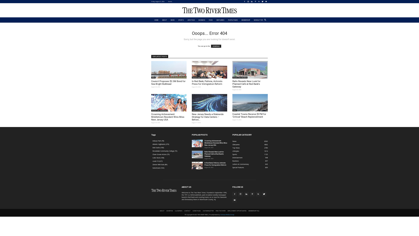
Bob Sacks (158, 148)
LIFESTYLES (191, 20)
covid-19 (158, 161)
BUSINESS (202, 20)
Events (170, 1)
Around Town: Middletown (159, 110)
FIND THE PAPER (221, 211)
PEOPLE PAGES (233, 20)
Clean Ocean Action (161, 154)
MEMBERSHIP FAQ (253, 211)
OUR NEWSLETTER (208, 211)
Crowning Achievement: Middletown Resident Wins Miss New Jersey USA (167, 117)
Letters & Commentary (198, 110)
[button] (265, 20)
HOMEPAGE (216, 46)
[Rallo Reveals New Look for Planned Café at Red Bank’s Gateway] (250, 70)
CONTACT (187, 211)
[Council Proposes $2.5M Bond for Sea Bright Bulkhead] (169, 70)
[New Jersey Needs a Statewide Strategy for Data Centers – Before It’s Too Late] (209, 103)
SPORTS (181, 20)
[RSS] (259, 1)
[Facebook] (244, 1)
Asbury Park (158, 141)
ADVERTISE (169, 211)
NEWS (173, 20)
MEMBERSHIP (245, 20)
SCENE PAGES (197, 211)
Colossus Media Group (227, 215)
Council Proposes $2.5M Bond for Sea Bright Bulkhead (168, 82)
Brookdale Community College (165, 151)
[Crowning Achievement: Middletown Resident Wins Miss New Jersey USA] (169, 103)
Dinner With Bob (160, 164)
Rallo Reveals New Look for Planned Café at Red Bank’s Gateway (246, 84)
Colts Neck (158, 158)
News (153, 77)
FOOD (211, 20)
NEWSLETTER (258, 20)
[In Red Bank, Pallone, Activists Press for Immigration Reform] (209, 70)
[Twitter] (262, 1)
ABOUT (164, 20)
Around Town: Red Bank (199, 77)
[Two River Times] (209, 10)
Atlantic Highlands (161, 144)
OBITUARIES (220, 20)
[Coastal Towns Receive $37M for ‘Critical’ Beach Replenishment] (250, 102)
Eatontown (158, 168)
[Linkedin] (251, 1)
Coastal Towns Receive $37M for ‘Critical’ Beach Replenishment (249, 115)
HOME (156, 20)
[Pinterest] (255, 1)
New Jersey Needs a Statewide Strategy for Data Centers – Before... (208, 117)
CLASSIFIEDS (178, 211)
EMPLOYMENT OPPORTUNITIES (237, 211)
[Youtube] (266, 1)
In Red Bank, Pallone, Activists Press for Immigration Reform (207, 82)
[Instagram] (248, 1)
